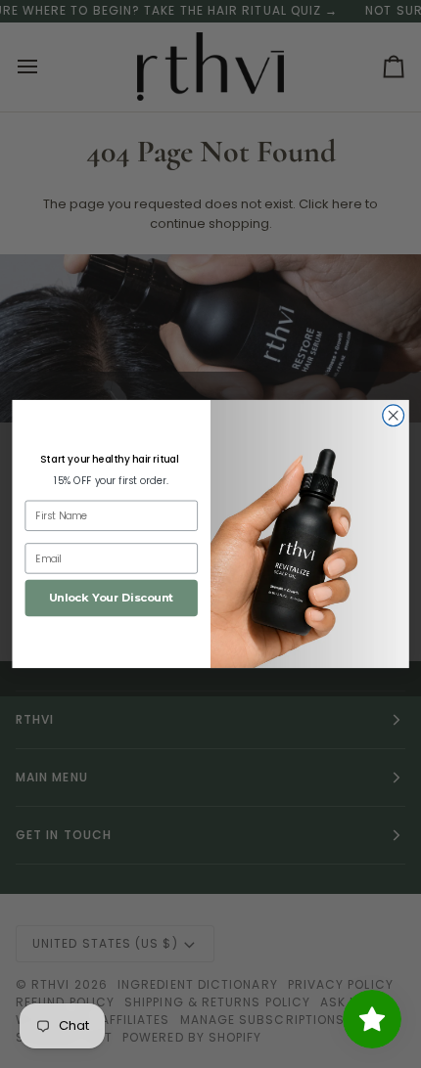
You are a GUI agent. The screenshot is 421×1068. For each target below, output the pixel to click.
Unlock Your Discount (111, 598)
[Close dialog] (393, 415)
